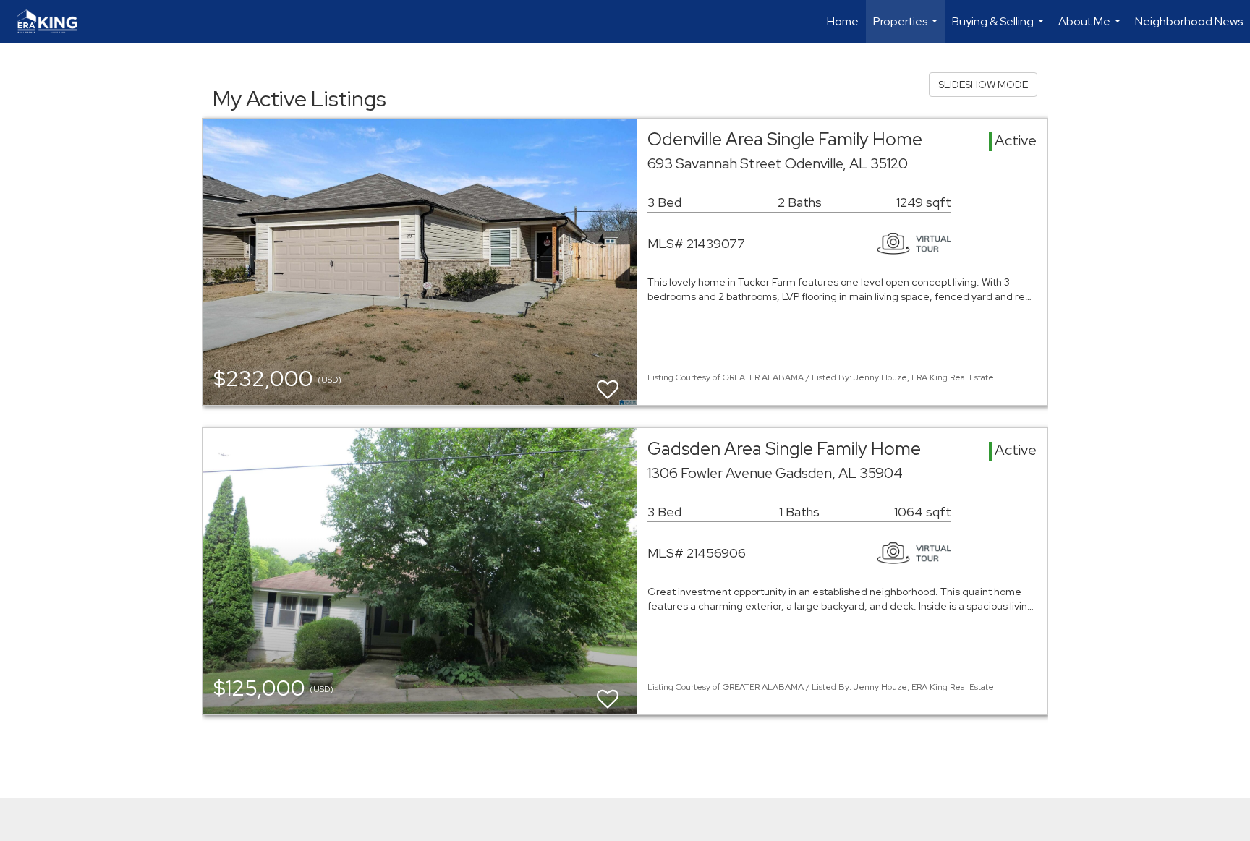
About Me (1091, 28)
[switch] (608, 383)
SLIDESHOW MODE (983, 84)
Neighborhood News (1189, 21)
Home (843, 21)
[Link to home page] (54, 21)
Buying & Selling (999, 28)
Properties (907, 28)
